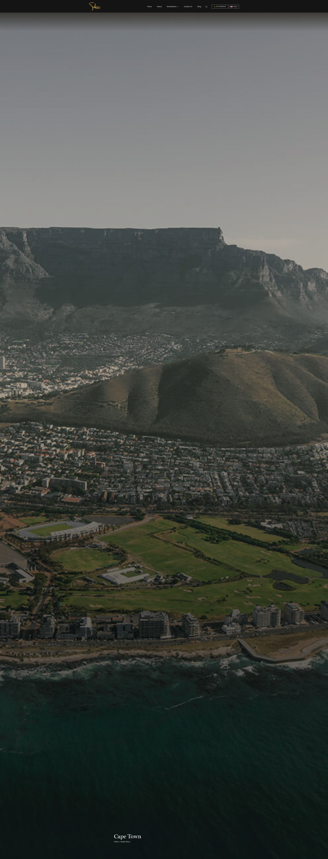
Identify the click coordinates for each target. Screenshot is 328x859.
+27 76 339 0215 (221, 6)
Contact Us (188, 6)
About (159, 6)
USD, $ (235, 6)
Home (149, 6)
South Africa (125, 842)
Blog (199, 6)
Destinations (172, 6)
